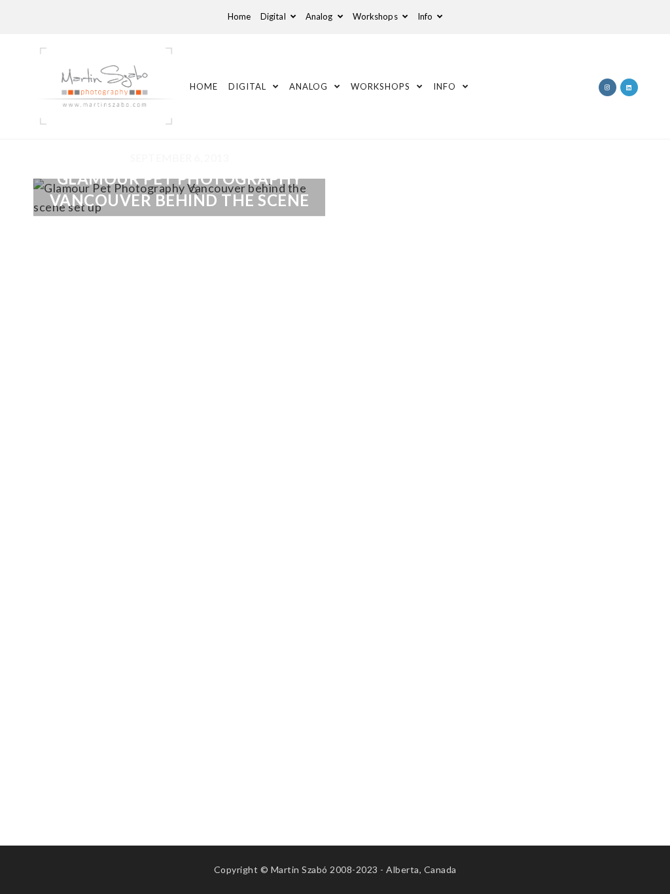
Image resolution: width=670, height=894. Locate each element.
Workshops (376, 16)
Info (426, 16)
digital (274, 16)
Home (239, 16)
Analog (320, 16)
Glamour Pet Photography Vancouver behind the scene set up (179, 200)
